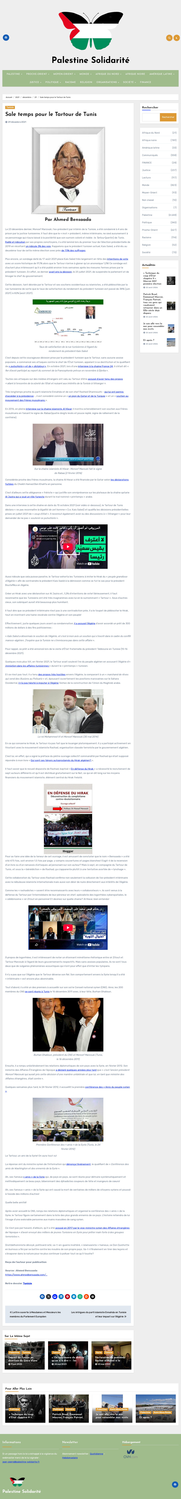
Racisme (146, 237)
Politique (147, 222)
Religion (146, 245)
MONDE (84, 74)
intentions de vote (117, 259)
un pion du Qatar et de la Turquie (86, 396)
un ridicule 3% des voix (38, 246)
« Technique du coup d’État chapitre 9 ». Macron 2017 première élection (152, 278)
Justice (146, 170)
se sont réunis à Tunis (37, 991)
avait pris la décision (60, 271)
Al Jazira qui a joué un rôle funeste (24, 496)
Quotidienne (96, 1453)
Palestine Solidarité (90, 61)
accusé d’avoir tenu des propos (105, 379)
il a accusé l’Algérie (84, 623)
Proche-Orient (150, 230)
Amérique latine (151, 147)
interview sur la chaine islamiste (49, 408)
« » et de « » (27, 366)
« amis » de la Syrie (34, 1176)
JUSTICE (35, 82)
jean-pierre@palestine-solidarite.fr (21, 1461)
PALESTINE (14, 74)
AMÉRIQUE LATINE (161, 74)
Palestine (14, 1352)
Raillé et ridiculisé (15, 242)
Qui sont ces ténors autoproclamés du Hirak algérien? (61, 760)
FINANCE (145, 82)
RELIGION (86, 82)
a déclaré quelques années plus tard (76, 1070)
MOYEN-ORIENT (63, 74)
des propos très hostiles (51, 674)
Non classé (148, 200)
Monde (145, 185)
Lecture (146, 177)
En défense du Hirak (82, 768)
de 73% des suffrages (73, 250)
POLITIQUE (52, 82)
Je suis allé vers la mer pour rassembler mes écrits (153, 326)
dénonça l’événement (78, 1164)
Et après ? (148, 340)
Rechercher (150, 107)
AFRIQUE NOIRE (135, 74)
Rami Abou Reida (118, 1409)
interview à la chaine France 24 (95, 366)
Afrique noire (149, 140)
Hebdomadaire (70, 1458)
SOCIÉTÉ (128, 82)
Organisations (149, 207)
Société (146, 252)
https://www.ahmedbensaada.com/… (26, 1274)
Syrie (99, 1352)
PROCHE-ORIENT (37, 74)
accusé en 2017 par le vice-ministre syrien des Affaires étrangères (92, 1228)
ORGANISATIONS (107, 82)
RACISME (70, 82)
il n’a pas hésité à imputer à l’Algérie (39, 683)
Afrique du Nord (151, 132)
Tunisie (10, 107)
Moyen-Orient (149, 192)
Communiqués (150, 155)
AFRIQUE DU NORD (108, 74)
